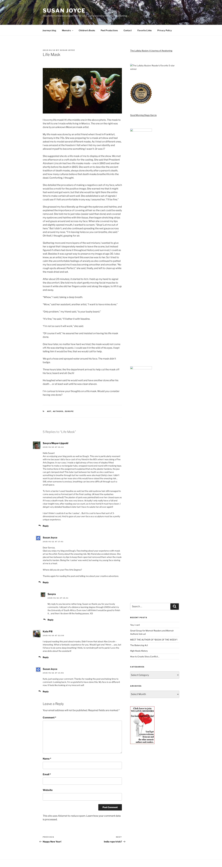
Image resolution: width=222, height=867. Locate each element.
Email (47, 774)
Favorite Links (144, 30)
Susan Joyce (64, 10)
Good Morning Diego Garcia (143, 115)
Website (48, 790)
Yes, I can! (135, 625)
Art (49, 411)
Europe (69, 411)
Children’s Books (87, 30)
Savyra (52, 594)
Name (47, 758)
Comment (49, 717)
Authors (58, 411)
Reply (46, 526)
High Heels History (139, 650)
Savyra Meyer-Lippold (55, 443)
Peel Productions (109, 30)
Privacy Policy (164, 30)
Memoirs (66, 30)
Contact (128, 30)
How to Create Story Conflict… (144, 656)
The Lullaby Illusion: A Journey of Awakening (151, 50)
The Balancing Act (139, 645)
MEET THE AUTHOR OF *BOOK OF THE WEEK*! (153, 639)
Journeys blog (49, 30)
